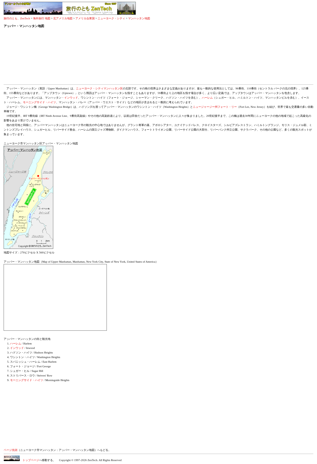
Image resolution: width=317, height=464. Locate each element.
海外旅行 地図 (41, 18)
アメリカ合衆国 (85, 18)
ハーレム (207, 97)
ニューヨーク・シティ (111, 18)
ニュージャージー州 (205, 106)
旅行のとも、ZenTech (17, 18)
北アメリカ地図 (62, 18)
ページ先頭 (10, 450)
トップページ (29, 460)
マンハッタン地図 (139, 18)
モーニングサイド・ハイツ (39, 102)
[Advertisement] (114, 57)
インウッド (71, 97)
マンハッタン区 (113, 88)
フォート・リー (227, 106)
